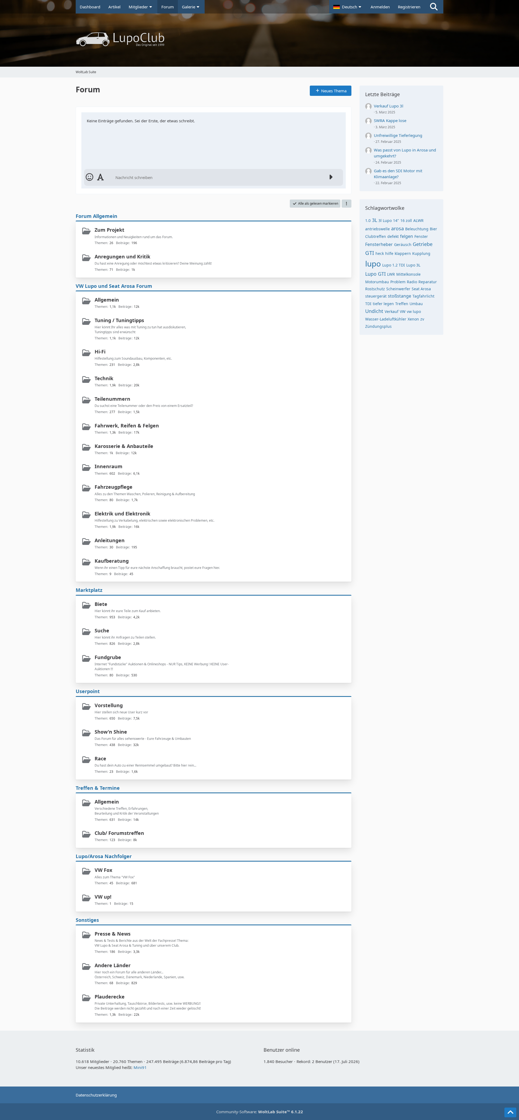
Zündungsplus (378, 326)
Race (100, 758)
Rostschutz (375, 288)
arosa (397, 228)
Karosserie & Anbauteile (124, 446)
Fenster (421, 236)
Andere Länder (113, 965)
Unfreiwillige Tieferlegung (398, 135)
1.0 (368, 220)
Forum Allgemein (96, 216)
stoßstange (399, 296)
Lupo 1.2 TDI (393, 265)
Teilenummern (112, 399)
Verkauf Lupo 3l (388, 106)
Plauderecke (110, 996)
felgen (406, 236)
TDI (368, 303)
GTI (369, 253)
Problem (397, 281)
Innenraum (108, 466)
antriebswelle (377, 228)
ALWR (418, 220)
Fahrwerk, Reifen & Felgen (127, 425)
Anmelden (380, 6)
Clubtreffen (375, 236)
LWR (391, 274)
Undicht (374, 311)
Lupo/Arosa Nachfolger (104, 856)
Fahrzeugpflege (113, 487)
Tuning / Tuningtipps (119, 320)
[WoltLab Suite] (259, 39)
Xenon (413, 319)
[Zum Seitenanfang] (510, 1112)
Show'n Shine (111, 731)
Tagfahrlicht (423, 296)
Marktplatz (89, 590)
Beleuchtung (416, 228)
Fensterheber (379, 244)
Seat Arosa (421, 288)
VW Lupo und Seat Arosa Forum (114, 286)
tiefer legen (383, 303)
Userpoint (88, 691)
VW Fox (103, 870)
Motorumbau (377, 281)
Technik (104, 378)
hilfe (389, 253)
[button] (348, 7)
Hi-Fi (100, 351)
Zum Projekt (109, 230)
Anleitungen (110, 540)
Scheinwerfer (398, 288)
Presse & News (113, 933)
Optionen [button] (332, 118)
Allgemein (107, 299)
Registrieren (409, 6)
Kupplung (421, 253)
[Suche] (433, 7)
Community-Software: (259, 1111)
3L (374, 220)
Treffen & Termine (98, 788)
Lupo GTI (375, 274)
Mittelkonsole (408, 274)
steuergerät (376, 296)
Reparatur (427, 281)
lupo (373, 263)
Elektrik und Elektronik (122, 513)
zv (422, 319)
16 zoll (406, 220)
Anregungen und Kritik (122, 256)
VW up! (103, 896)
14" (396, 220)
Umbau (416, 303)
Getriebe (422, 244)
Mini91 (140, 1067)
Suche (102, 630)
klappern (403, 253)
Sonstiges (87, 920)
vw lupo (414, 311)
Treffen (401, 303)
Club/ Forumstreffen (119, 833)
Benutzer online (282, 1050)
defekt (393, 236)
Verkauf (391, 311)
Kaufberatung (112, 561)
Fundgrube (108, 657)
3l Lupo (385, 220)
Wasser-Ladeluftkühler (385, 319)
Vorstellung (109, 705)
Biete (101, 604)
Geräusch (402, 244)
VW (402, 311)
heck (379, 253)
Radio (412, 281)
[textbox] (219, 177)
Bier (433, 228)
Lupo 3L (413, 265)
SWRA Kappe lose (390, 120)
